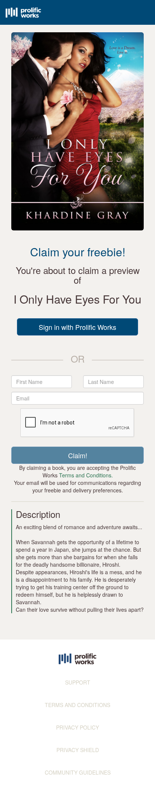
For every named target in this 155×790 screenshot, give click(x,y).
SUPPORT (77, 682)
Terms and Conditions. (86, 475)
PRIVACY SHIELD (77, 750)
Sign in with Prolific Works (77, 327)
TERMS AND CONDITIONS (77, 705)
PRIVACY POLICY (77, 727)
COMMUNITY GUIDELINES (78, 772)
